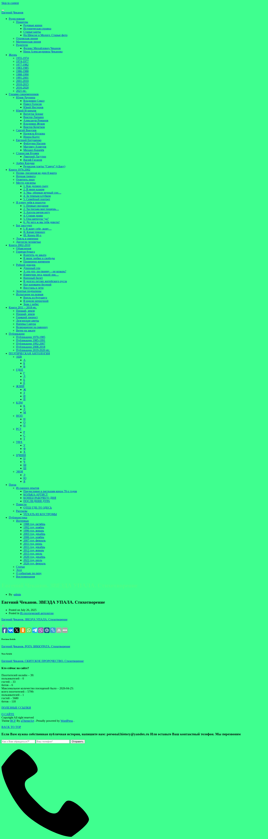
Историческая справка (37, 28)
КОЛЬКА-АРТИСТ (35, 494)
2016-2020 (22, 87)
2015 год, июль (32, 553)
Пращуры (22, 22)
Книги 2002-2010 (19, 245)
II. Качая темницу (34, 232)
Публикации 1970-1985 (30, 337)
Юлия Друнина (25, 97)
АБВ (19, 356)
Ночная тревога (26, 176)
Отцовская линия (27, 38)
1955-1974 (22, 58)
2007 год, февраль (34, 540)
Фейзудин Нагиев (34, 143)
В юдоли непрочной (35, 300)
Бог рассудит (24, 225)
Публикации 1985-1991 (30, 340)
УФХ (19, 442)
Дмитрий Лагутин (34, 156)
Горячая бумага (25, 251)
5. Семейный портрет (36, 199)
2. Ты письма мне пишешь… (41, 209)
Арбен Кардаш (25, 163)
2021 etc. (21, 90)
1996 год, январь (33, 530)
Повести (21, 504)
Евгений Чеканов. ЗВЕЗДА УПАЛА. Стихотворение (34, 619)
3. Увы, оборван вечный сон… (42, 192)
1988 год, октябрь (34, 524)
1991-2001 (22, 77)
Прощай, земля (25, 310)
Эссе (19, 570)
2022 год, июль (32, 560)
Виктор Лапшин (33, 117)
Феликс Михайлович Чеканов (42, 48)
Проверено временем (36, 261)
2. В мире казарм (33, 189)
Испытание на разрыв (29, 294)
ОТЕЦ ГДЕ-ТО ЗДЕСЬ (37, 507)
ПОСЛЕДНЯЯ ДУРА (36, 501)
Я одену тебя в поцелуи (31, 202)
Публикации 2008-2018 (30, 346)
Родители (22, 44)
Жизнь (13, 54)
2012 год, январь (33, 550)
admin (17, 594)
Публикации (17, 333)
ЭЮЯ (19, 471)
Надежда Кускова (34, 133)
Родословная (17, 18)
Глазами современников (24, 94)
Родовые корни (32, 25)
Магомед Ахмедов (34, 146)
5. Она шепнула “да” (36, 218)
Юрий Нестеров (33, 107)
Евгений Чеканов (12, 12)
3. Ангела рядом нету (36, 212)
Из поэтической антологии (37, 613)
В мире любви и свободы (39, 258)
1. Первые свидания (35, 205)
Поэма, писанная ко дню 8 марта (36, 172)
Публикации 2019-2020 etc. (33, 350)
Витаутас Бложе (33, 113)
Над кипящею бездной (37, 284)
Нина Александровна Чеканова (43, 51)
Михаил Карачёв (33, 150)
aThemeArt (27, 720)
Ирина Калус (31, 136)
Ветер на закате (25, 330)
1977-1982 (22, 64)
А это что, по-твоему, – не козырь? (44, 271)
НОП (19, 415)
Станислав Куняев (27, 153)
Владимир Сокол (33, 100)
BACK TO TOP (11, 727)
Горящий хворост (27, 317)
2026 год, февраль (34, 563)
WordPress (67, 720)
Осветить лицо (25, 179)
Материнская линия (28, 41)
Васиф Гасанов (32, 159)
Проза (12, 484)
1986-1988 (22, 71)
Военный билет (33, 277)
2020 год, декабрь (34, 556)
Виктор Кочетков (34, 127)
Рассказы (21, 510)
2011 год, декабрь (34, 547)
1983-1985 (22, 67)
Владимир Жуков (34, 123)
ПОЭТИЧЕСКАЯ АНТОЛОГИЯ (29, 353)
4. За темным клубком (37, 195)
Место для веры (26, 182)
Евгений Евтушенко (28, 140)
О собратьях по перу (29, 573)
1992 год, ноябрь (33, 527)
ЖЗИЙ (20, 386)
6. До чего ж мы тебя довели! (41, 222)
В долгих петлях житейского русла (45, 281)
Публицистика (18, 517)
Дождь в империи (27, 238)
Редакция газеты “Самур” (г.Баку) (44, 166)
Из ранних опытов (27, 488)
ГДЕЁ (19, 369)
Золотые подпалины (28, 291)
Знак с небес (31, 304)
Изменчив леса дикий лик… (41, 274)
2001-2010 (22, 81)
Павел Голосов (32, 104)
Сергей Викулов (26, 130)
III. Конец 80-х (32, 235)
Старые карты (32, 31)
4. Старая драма (33, 215)
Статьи (20, 566)
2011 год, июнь (32, 543)
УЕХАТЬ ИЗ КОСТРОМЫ (40, 514)
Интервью (22, 520)
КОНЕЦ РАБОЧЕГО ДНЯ (39, 497)
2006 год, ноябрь (33, 537)
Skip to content (10, 3)
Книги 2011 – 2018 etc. (23, 307)
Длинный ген (31, 268)
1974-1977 (22, 61)
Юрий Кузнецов (26, 110)
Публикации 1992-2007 (30, 343)
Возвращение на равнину (32, 327)
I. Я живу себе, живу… (37, 228)
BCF (13, 720)
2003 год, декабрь (34, 533)
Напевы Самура (26, 323)
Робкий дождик (26, 264)
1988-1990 (22, 74)
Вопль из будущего (35, 297)
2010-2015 (22, 84)
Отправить (77, 741)
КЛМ (19, 402)
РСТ (19, 428)
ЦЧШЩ (21, 455)
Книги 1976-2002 (19, 169)
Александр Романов (35, 120)
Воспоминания (25, 576)
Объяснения (23, 248)
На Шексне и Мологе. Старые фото (45, 35)
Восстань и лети (33, 287)
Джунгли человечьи (28, 241)
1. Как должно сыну (35, 186)
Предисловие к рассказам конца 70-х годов (50, 491)
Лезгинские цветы (27, 320)
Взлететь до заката (34, 255)
